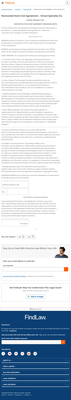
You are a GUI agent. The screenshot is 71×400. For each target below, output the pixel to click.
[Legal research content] (67, 378)
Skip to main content (35, 2)
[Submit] (66, 269)
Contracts (18, 9)
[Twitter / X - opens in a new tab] (16, 353)
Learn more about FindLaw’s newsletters (14, 276)
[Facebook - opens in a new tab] (3, 353)
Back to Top (36, 309)
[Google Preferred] (35, 353)
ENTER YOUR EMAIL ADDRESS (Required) (14, 338)
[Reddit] (29, 353)
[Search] (67, 3)
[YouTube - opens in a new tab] (9, 353)
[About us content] (67, 360)
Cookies (26, 395)
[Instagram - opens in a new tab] (22, 353)
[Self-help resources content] (67, 372)
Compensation (27, 9)
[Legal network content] (67, 384)
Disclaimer (18, 395)
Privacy (10, 395)
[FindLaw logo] (10, 3)
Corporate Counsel (6, 9)
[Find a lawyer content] (67, 366)
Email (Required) (8, 265)
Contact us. (13, 331)
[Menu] (2, 3)
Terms (3, 395)
